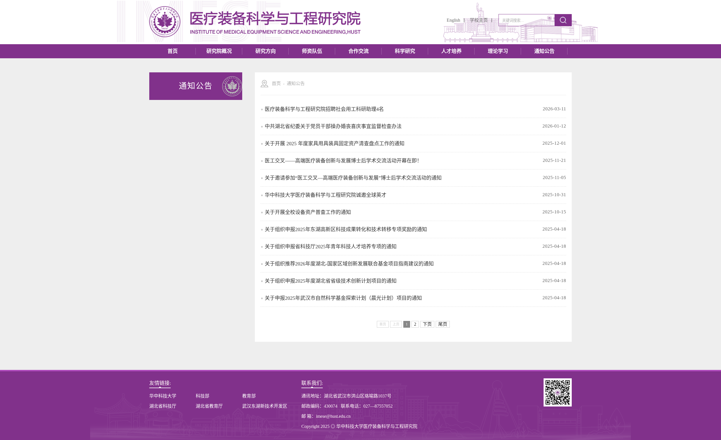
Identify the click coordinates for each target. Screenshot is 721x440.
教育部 (249, 396)
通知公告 (544, 51)
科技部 (202, 396)
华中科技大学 (162, 396)
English (453, 20)
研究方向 (265, 51)
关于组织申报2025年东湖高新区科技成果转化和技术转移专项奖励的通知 (346, 229)
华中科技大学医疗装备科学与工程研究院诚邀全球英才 (325, 195)
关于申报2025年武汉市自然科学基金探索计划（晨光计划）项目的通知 (343, 298)
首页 (173, 51)
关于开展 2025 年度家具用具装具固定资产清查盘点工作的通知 (334, 143)
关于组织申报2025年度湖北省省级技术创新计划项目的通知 (331, 281)
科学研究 (405, 51)
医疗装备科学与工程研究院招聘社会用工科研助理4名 (324, 109)
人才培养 (451, 51)
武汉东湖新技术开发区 (264, 406)
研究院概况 (219, 51)
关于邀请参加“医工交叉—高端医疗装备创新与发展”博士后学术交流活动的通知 (353, 178)
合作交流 (358, 51)
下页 (427, 324)
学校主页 (479, 20)
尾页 (442, 324)
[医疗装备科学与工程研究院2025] (254, 22)
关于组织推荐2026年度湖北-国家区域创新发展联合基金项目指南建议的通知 (349, 264)
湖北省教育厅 (209, 406)
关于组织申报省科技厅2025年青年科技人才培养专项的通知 (331, 246)
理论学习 (498, 51)
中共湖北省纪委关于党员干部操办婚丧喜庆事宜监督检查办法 (333, 126)
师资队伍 (312, 51)
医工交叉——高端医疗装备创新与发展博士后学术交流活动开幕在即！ (343, 161)
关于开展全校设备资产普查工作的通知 (308, 212)
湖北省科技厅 (162, 406)
